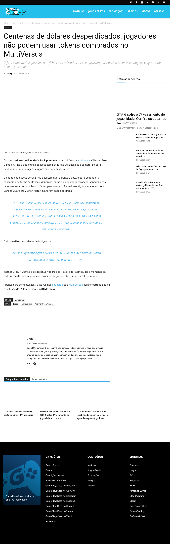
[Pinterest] (22, 81)
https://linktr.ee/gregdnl (37, 343)
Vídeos (146, 11)
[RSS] (147, 2)
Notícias (78, 11)
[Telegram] (152, 2)
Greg (9, 73)
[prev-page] (6, 425)
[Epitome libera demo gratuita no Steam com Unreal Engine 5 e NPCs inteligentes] (125, 139)
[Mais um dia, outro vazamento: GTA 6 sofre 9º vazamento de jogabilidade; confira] (56, 397)
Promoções (116, 11)
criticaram (84, 160)
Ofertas (159, 11)
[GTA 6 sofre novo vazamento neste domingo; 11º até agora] (20, 397)
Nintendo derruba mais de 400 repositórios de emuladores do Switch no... (150, 153)
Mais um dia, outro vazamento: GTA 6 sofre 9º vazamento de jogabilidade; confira (55, 415)
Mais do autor (39, 379)
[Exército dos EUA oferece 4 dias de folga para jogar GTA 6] (125, 171)
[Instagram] (141, 2)
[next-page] (11, 425)
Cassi (119, 123)
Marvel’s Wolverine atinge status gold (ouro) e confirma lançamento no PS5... (150, 185)
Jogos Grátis (96, 11)
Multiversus (27, 304)
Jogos (15, 304)
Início (6, 23)
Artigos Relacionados (17, 379)
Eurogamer (20, 300)
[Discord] (130, 2)
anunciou (57, 284)
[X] (158, 2)
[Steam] (30, 364)
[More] (45, 81)
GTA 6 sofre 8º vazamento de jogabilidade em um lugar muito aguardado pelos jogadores (92, 415)
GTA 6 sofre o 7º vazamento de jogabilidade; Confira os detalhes (141, 117)
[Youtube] (163, 2)
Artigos (133, 11)
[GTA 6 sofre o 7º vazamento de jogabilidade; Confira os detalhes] (141, 98)
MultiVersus (76, 284)
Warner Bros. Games (44, 304)
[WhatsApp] (30, 81)
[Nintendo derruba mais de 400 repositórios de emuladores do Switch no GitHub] (125, 155)
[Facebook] (136, 2)
